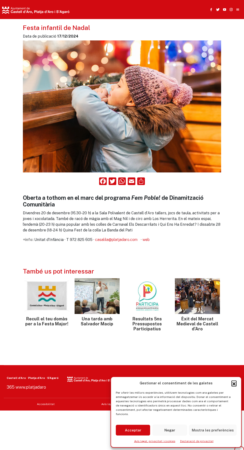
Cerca (179, 32)
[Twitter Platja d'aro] (217, 9)
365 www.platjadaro (26, 387)
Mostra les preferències (213, 430)
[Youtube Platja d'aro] (223, 9)
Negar (169, 430)
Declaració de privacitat (197, 441)
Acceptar (133, 430)
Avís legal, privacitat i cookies (154, 441)
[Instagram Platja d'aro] (230, 9)
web (146, 239)
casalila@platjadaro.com (116, 239)
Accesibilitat (46, 404)
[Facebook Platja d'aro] (210, 9)
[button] (234, 383)
